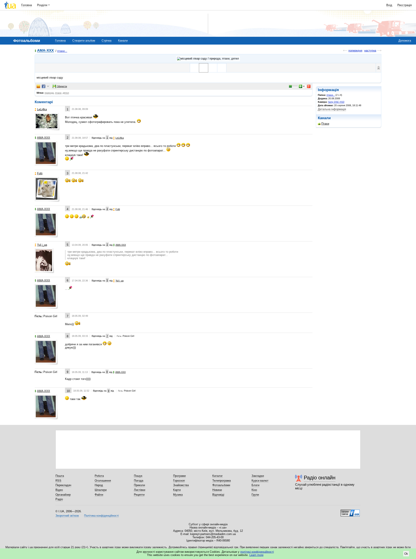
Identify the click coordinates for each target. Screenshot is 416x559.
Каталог (217, 475)
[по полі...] (221, 67)
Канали (123, 40)
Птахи (325, 123)
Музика (178, 494)
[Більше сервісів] (48, 86)
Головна (26, 5)
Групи (255, 494)
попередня (355, 50)
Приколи (139, 485)
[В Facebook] (43, 86)
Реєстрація (404, 5)
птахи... (62, 51)
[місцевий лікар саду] (203, 67)
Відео (59, 490)
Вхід (389, 5)
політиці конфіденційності (257, 551)
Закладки (258, 475)
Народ (99, 485)
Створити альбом (83, 40)
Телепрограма (221, 480)
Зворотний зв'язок (67, 515)
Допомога (404, 40)
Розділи (42, 5)
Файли (99, 494)
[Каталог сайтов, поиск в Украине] (350, 511)
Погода (138, 480)
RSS (58, 480)
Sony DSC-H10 (336, 102)
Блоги (255, 485)
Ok (406, 553)
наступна (370, 50)
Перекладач (63, 485)
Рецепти (139, 494)
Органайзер (63, 494)
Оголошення (103, 480)
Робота (99, 475)
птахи (58, 93)
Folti (39, 173)
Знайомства (181, 485)
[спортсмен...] (194, 67)
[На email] (38, 86)
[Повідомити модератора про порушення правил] (308, 86)
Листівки (139, 490)
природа (49, 93)
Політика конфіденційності (101, 515)
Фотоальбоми (221, 485)
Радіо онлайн (319, 477)
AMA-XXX (45, 51)
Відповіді (218, 494)
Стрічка (106, 40)
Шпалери (101, 490)
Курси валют (260, 480)
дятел (66, 93)
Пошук (138, 475)
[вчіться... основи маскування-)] (212, 67)
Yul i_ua (42, 244)
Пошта (59, 475)
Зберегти (62, 86)
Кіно (254, 490)
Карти (177, 490)
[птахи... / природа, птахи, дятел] (208, 58)
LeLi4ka (42, 109)
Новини (217, 490)
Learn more (256, 555)
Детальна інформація (332, 109)
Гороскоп (179, 480)
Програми (179, 475)
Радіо (59, 499)
